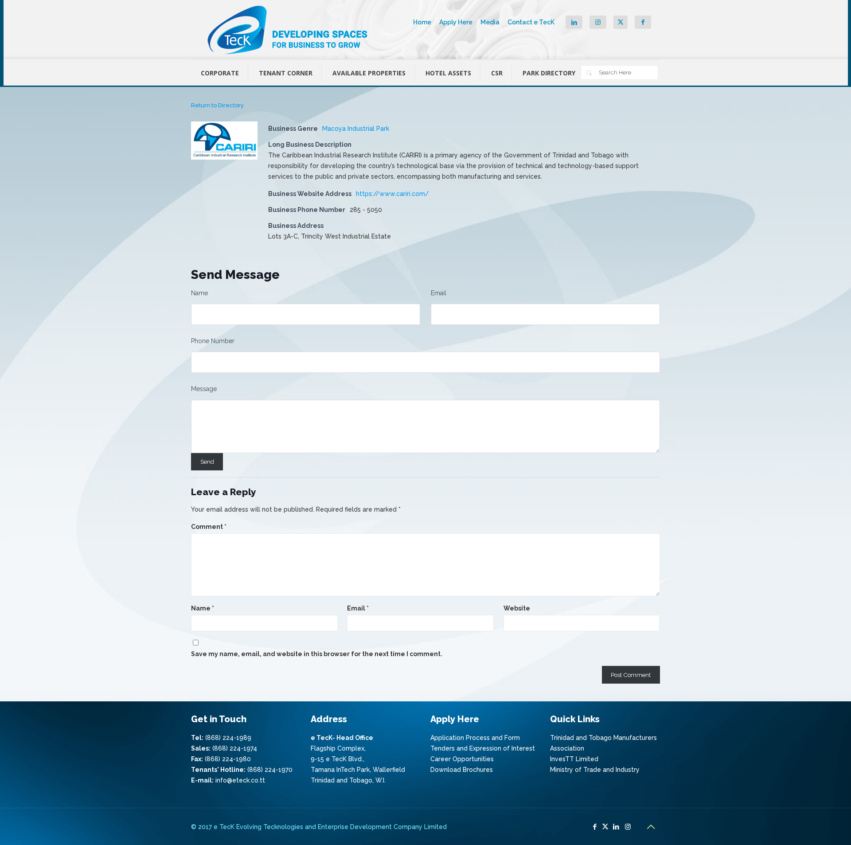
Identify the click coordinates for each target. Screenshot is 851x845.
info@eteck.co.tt (240, 780)
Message (204, 388)
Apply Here (455, 22)
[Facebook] (594, 827)
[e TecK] (288, 29)
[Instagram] (627, 827)
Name (199, 293)
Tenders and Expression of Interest (482, 748)
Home (422, 22)
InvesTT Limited (574, 759)
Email (438, 293)
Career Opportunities (462, 759)
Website (517, 608)
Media (490, 22)
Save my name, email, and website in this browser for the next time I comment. (316, 653)
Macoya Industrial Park (355, 128)
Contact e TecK (530, 22)
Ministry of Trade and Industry (595, 769)
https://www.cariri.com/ (392, 193)
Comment (208, 526)
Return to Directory (217, 105)
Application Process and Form (475, 737)
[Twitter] (605, 827)
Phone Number (212, 340)
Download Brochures (461, 769)
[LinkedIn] (616, 827)
